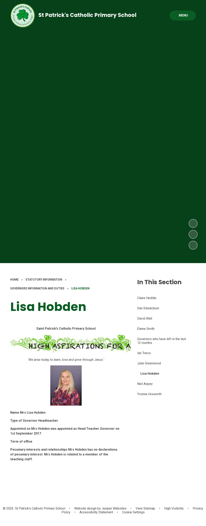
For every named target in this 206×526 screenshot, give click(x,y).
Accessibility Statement (96, 512)
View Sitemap (145, 508)
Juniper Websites (114, 508)
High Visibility (174, 508)
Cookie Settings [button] (133, 512)
